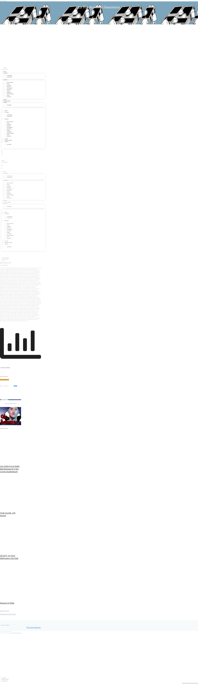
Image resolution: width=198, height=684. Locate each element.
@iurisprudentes (33, 627)
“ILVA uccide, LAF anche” (7, 514)
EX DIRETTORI (9, 77)
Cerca (5, 67)
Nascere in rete (7, 603)
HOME (5, 71)
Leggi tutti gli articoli (4, 379)
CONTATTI (5, 102)
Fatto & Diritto (10, 82)
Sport (8, 95)
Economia (9, 85)
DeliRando (9, 92)
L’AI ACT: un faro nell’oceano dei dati (9, 557)
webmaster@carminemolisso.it (16, 632)
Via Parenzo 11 (10, 88)
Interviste (9, 96)
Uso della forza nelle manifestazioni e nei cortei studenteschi (9, 469)
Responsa (9, 86)
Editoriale (9, 89)
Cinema (8, 91)
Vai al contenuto (3, 0)
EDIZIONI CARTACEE (7, 100)
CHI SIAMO (5, 72)
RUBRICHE (5, 79)
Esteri (8, 83)
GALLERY (5, 99)
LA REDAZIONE (9, 75)
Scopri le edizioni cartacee (10, 403)
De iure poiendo (10, 93)
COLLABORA (9, 105)
